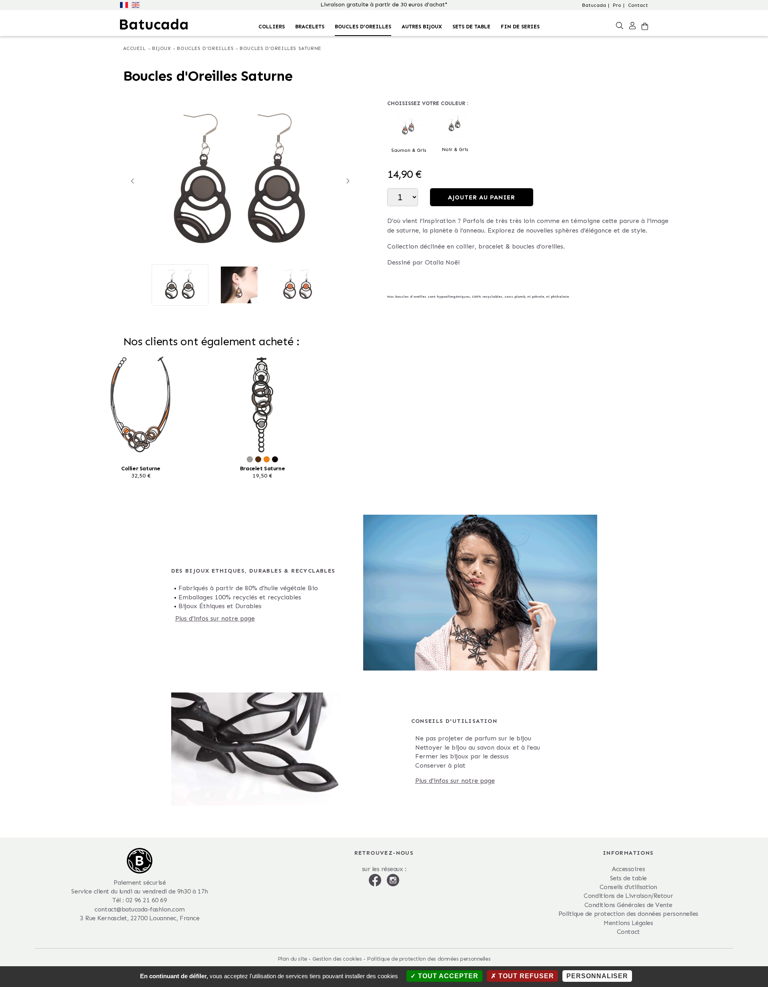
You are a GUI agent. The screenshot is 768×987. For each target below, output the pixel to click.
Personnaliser (597, 976)
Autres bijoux (422, 27)
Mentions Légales (628, 923)
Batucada (594, 5)
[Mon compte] (632, 25)
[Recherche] (619, 25)
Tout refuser (525, 976)
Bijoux (161, 48)
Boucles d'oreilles (363, 27)
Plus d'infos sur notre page (215, 618)
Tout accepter (447, 976)
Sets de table (471, 27)
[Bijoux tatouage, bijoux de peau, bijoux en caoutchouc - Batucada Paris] (154, 24)
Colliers (271, 27)
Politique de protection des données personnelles (628, 913)
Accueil (134, 48)
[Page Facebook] (376, 879)
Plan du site (292, 958)
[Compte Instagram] (393, 879)
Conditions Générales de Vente (628, 905)
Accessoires (628, 869)
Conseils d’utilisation (628, 887)
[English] (136, 4)
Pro (617, 5)
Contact (638, 5)
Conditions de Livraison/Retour (628, 895)
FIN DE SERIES (520, 27)
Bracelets (309, 27)
